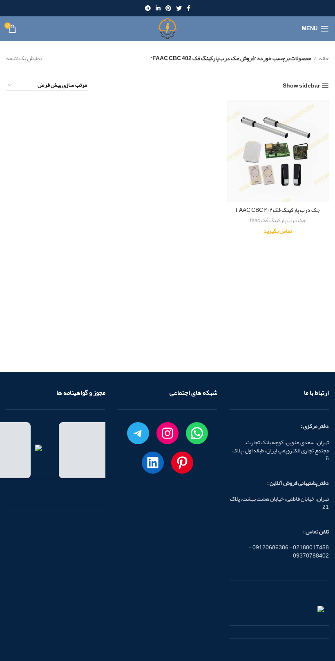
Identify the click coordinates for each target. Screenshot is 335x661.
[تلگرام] (138, 433)
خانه (323, 58)
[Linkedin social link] (158, 8)
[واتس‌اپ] (197, 433)
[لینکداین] (153, 463)
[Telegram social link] (148, 8)
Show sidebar (301, 85)
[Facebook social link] (188, 8)
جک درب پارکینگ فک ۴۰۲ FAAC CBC (278, 210)
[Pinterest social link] (168, 8)
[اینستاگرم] (167, 433)
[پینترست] (182, 463)
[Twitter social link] (179, 8)
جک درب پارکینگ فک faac (278, 221)
